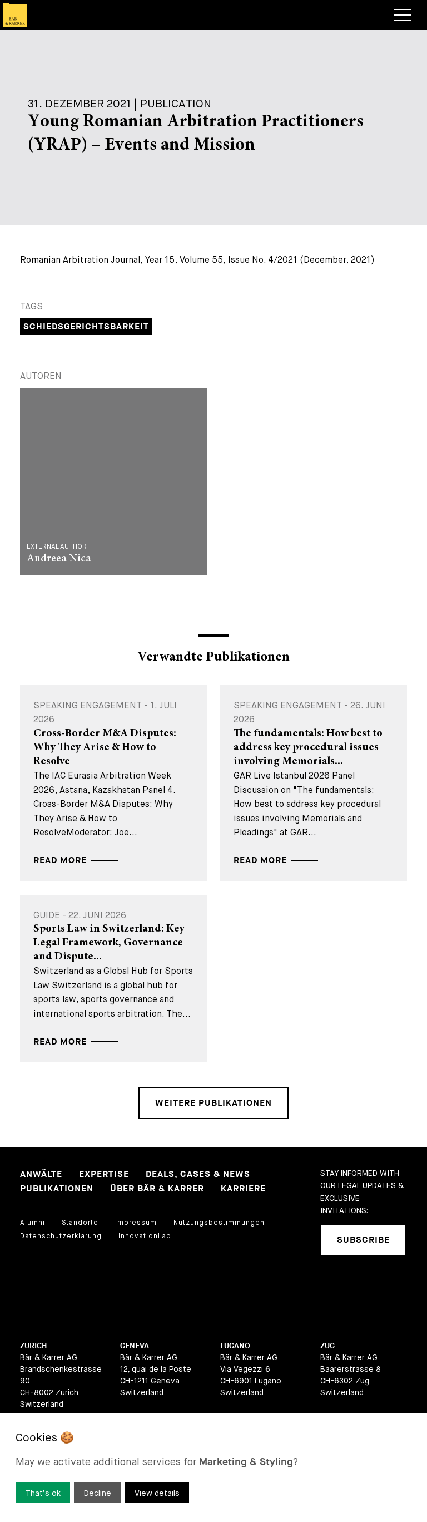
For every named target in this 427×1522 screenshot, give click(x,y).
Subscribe (363, 1240)
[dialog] (213, 1467)
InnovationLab (144, 1236)
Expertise (104, 1174)
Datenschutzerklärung (61, 1236)
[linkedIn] (328, 1284)
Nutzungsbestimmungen (219, 1223)
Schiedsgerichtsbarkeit (86, 327)
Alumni (32, 1223)
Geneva (134, 1346)
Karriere (243, 1189)
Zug (327, 1346)
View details (157, 1493)
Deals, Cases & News (198, 1174)
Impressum (136, 1223)
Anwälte (41, 1174)
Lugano (235, 1346)
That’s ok (43, 1493)
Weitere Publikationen (213, 1103)
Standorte (80, 1223)
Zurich (33, 1346)
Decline (97, 1493)
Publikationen (56, 1189)
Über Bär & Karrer (157, 1189)
